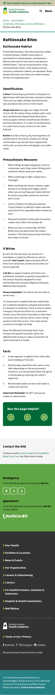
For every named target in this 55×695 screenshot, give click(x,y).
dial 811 (47, 506)
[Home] (16, 11)
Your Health (17, 20)
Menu (48, 11)
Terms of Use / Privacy (18, 636)
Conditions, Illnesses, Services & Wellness (23, 23)
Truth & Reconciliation (33, 687)
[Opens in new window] (17, 644)
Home (6, 20)
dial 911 (45, 483)
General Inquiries (27, 453)
